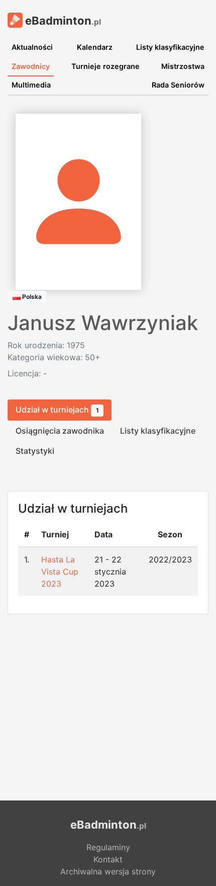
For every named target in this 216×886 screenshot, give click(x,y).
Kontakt (108, 859)
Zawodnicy (31, 66)
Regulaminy (108, 847)
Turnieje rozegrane (105, 66)
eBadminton (62, 20)
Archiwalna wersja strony (108, 871)
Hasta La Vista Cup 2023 (59, 571)
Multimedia (31, 84)
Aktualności (32, 47)
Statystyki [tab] (35, 451)
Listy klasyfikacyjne (170, 47)
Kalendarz (95, 47)
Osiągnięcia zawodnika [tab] (60, 431)
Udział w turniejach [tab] (57, 410)
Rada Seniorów (178, 84)
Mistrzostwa (182, 66)
